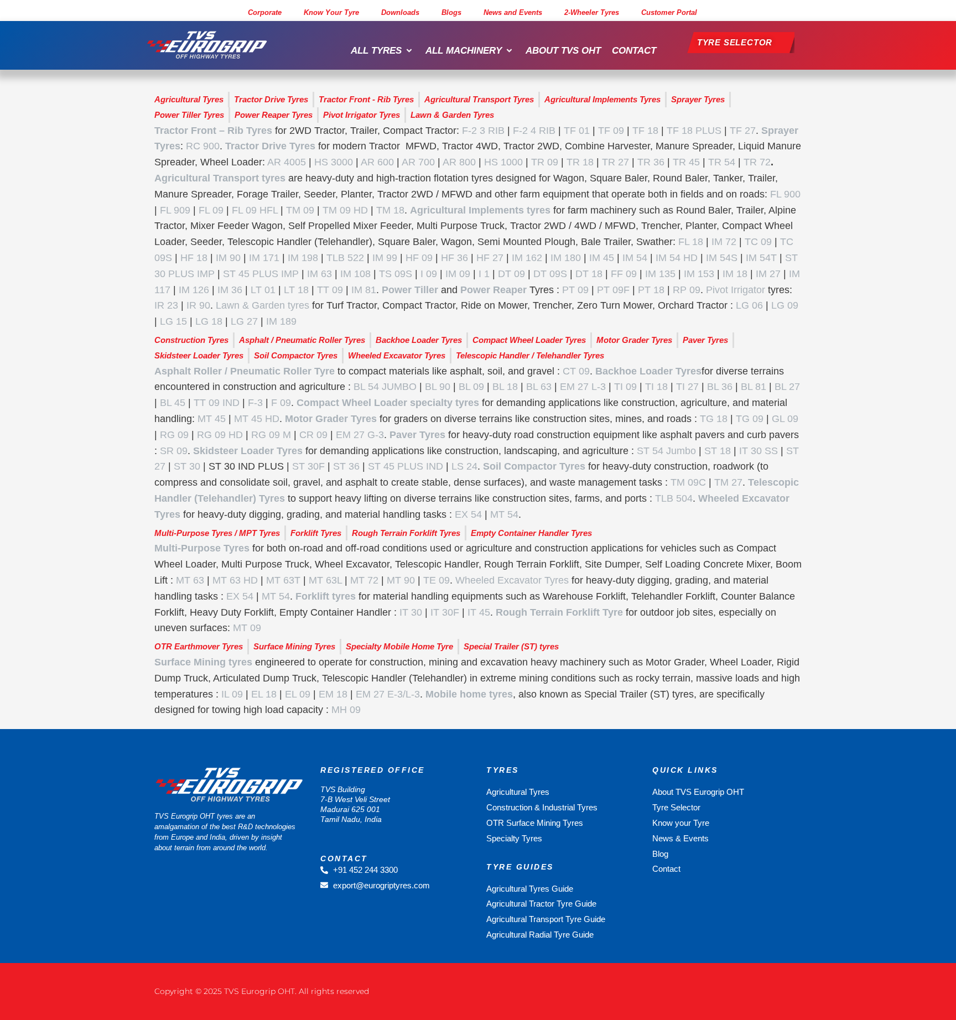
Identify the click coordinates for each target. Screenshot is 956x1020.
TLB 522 (345, 257)
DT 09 (511, 273)
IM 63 (319, 273)
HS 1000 (503, 162)
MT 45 (212, 418)
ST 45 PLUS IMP (261, 273)
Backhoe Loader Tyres (648, 371)
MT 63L (325, 580)
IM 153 (699, 273)
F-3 (255, 402)
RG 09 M (271, 434)
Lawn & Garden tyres (262, 305)
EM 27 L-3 (583, 386)
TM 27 (728, 482)
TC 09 (758, 241)
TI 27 (687, 386)
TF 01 (577, 130)
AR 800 (459, 162)
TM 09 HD (345, 210)
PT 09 (575, 289)
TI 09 (625, 386)
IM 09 (457, 273)
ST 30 (187, 466)
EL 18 (264, 694)
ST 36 (346, 466)
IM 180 (565, 257)
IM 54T (761, 257)
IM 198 (303, 257)
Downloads (400, 12)
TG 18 (714, 418)
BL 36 (719, 386)
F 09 (281, 402)
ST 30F (308, 466)
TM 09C (688, 482)
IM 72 (723, 241)
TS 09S (395, 273)
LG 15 (173, 321)
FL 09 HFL (255, 210)
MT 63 (190, 580)
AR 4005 (286, 162)
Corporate (265, 12)
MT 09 (247, 627)
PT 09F (613, 289)
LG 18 (208, 321)
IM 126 (194, 289)
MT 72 (364, 580)
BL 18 (505, 386)
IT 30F (444, 612)
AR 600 (377, 162)
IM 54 (634, 257)
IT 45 (478, 612)
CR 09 (313, 434)
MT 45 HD (256, 418)
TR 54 (721, 162)
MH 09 (346, 709)
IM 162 (527, 257)
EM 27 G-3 (360, 434)
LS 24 (464, 466)
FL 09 (211, 210)
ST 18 (717, 450)
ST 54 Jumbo (666, 450)
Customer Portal (669, 12)
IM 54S (721, 257)
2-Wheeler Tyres (591, 12)
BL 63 (539, 386)
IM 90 (228, 257)
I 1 (484, 273)
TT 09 (330, 289)
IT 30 (410, 612)
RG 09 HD (220, 434)
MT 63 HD (235, 580)
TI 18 (656, 386)
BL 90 (437, 386)
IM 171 (264, 257)
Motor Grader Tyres (331, 418)
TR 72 (757, 162)
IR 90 (198, 305)
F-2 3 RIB (483, 130)
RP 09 (686, 289)
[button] (382, 51)
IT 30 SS (758, 450)
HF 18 (193, 257)
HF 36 (454, 257)
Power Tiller (410, 289)
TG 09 (749, 418)
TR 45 (686, 162)
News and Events (513, 12)
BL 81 (753, 386)
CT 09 (576, 371)
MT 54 (504, 514)
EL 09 (297, 694)
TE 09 (436, 580)
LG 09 (784, 305)
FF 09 (624, 273)
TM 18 (390, 210)
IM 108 (355, 273)
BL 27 (787, 386)
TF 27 (743, 130)
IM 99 (384, 257)
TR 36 (650, 162)
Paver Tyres (417, 434)
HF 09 (419, 257)
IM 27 (768, 273)
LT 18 (296, 289)
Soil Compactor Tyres (534, 466)
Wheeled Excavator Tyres (512, 580)
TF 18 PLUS (694, 130)
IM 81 (363, 289)
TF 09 (611, 130)
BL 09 (471, 386)
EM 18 (333, 694)
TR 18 (580, 162)
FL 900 (785, 194)
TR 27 (615, 162)
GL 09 (785, 418)
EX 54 (468, 514)
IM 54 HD (677, 257)
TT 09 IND (217, 402)
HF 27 (489, 257)
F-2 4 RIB (534, 130)
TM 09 (300, 210)
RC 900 (203, 146)
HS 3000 (333, 162)
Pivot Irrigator (735, 289)
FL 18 (690, 241)
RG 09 (174, 434)
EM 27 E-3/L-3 (388, 694)
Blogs (451, 12)
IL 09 (232, 694)
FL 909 (175, 210)
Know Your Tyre (331, 12)
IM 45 (601, 257)
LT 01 (263, 289)
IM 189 (281, 321)
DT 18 (588, 273)
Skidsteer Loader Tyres (248, 450)
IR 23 (166, 305)
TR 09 (544, 162)
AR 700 (418, 162)
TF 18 (645, 130)
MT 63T (283, 580)
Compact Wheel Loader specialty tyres (388, 402)
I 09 (428, 273)
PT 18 (651, 289)
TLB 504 (674, 498)
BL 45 (172, 402)
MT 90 (401, 580)
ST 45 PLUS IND (405, 466)
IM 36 (229, 289)
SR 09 (174, 450)
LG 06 (749, 305)
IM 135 (660, 273)
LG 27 (244, 321)
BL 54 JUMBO (385, 386)
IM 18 (735, 273)
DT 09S (550, 273)
